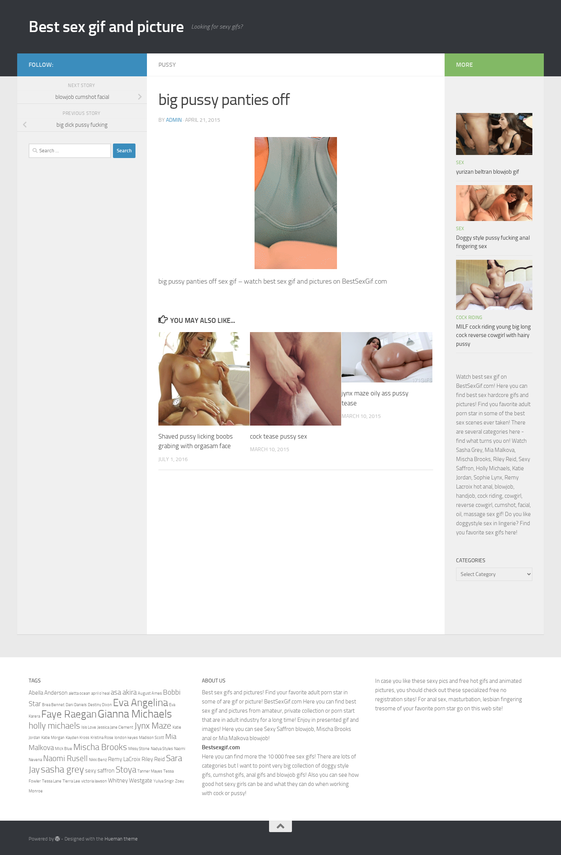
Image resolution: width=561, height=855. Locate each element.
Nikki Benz (98, 759)
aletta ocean (79, 693)
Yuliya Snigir (163, 781)
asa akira (124, 692)
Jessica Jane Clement (115, 727)
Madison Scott (151, 737)
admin (174, 120)
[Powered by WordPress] (57, 838)
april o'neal (100, 693)
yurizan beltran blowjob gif (487, 171)
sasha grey (62, 769)
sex (460, 162)
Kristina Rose (101, 737)
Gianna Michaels (135, 714)
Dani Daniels (76, 704)
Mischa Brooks (100, 747)
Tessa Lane (51, 781)
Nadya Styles (162, 748)
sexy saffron (99, 770)
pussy (167, 64)
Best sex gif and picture (106, 26)
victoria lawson (94, 781)
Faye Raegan (69, 714)
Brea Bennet (53, 704)
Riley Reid (153, 759)
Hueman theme (121, 839)
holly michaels (54, 725)
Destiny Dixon (100, 704)
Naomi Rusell (65, 758)
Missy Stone (139, 748)
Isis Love (88, 727)
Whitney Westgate (130, 780)
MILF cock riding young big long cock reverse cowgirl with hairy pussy (493, 335)
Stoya (126, 769)
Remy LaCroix (124, 759)
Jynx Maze (152, 725)
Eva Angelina (140, 703)
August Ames (150, 693)
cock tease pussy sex (278, 436)
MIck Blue (63, 748)
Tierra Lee (71, 781)
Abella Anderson (48, 692)
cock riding (469, 317)
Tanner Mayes (149, 771)
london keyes (126, 737)
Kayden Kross (77, 737)
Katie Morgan (52, 737)
